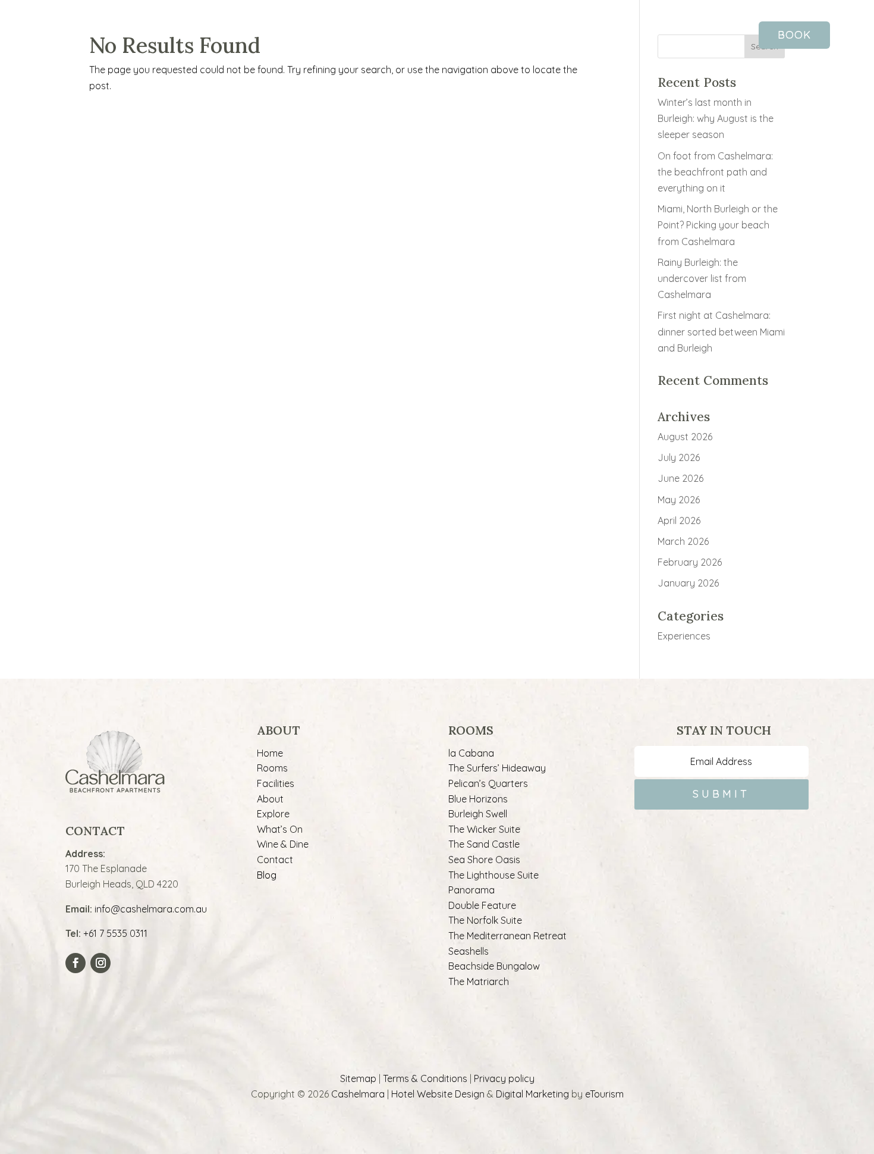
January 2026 (688, 583)
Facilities (275, 783)
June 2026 (680, 478)
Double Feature (482, 905)
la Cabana (471, 753)
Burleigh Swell (477, 814)
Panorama (471, 890)
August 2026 (685, 437)
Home (270, 753)
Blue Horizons (478, 799)
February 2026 (690, 562)
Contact (275, 860)
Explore (273, 814)
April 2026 (679, 520)
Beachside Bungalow (494, 966)
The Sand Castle (484, 844)
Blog (266, 875)
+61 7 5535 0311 (115, 933)
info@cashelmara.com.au (151, 909)
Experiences (684, 636)
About (270, 799)
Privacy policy (504, 1078)
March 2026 (683, 541)
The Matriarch (478, 981)
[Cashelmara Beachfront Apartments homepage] (437, 48)
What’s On (280, 829)
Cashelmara (358, 1094)
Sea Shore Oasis (484, 860)
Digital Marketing (532, 1094)
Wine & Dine (283, 844)
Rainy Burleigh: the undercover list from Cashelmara (702, 278)
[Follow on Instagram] (100, 963)
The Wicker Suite (484, 829)
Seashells (468, 951)
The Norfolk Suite (485, 920)
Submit (721, 794)
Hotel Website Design (438, 1094)
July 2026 (679, 457)
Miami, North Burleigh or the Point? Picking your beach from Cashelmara (718, 225)
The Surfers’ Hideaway (497, 768)
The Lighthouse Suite (493, 875)
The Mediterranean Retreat (507, 936)
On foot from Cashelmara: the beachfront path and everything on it (715, 172)
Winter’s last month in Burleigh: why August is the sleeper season (716, 118)
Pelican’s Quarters (488, 783)
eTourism (604, 1094)
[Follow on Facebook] (75, 963)
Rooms (272, 768)
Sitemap (358, 1078)
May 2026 (679, 500)
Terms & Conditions (425, 1078)
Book (794, 35)
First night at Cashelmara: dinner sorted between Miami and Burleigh (721, 331)
